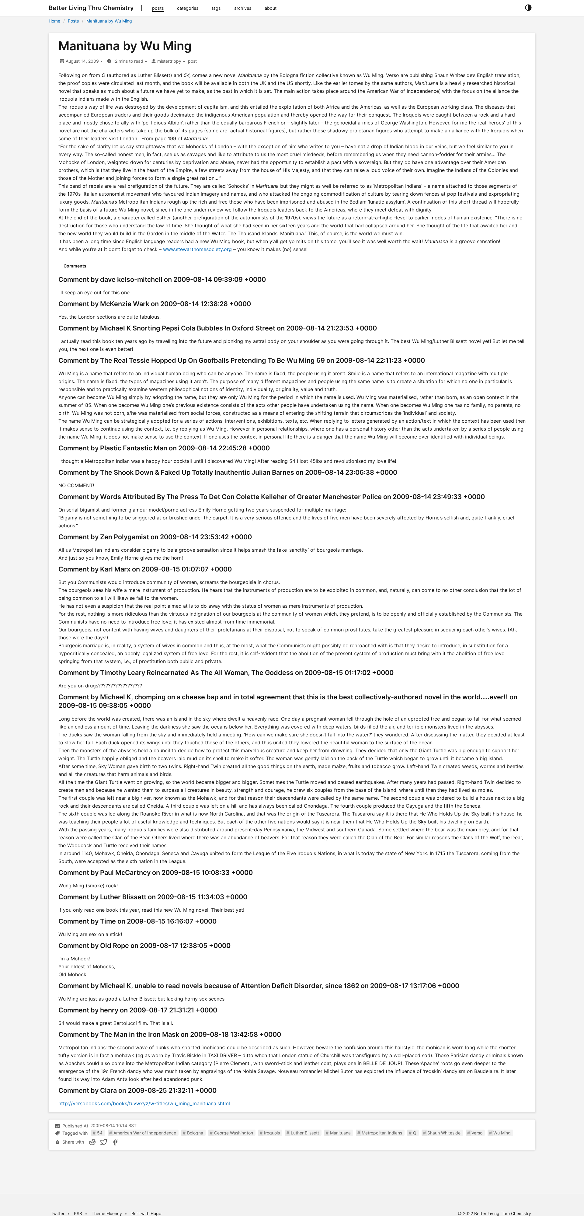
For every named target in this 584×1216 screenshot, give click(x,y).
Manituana (340, 1132)
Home (54, 20)
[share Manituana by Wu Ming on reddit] (92, 1142)
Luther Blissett (305, 1132)
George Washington (233, 1132)
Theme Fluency (107, 1213)
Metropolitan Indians (382, 1132)
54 (100, 1132)
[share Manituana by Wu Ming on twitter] (103, 1142)
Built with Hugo (146, 1213)
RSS (78, 1213)
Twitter (57, 1213)
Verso (476, 1132)
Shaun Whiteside (444, 1132)
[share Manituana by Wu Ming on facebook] (115, 1142)
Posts (73, 20)
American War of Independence (144, 1132)
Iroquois (272, 1132)
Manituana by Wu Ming (109, 20)
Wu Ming (502, 1132)
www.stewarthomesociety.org (197, 249)
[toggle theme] (528, 8)
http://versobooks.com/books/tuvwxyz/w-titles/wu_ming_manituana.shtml (144, 1103)
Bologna (195, 1132)
